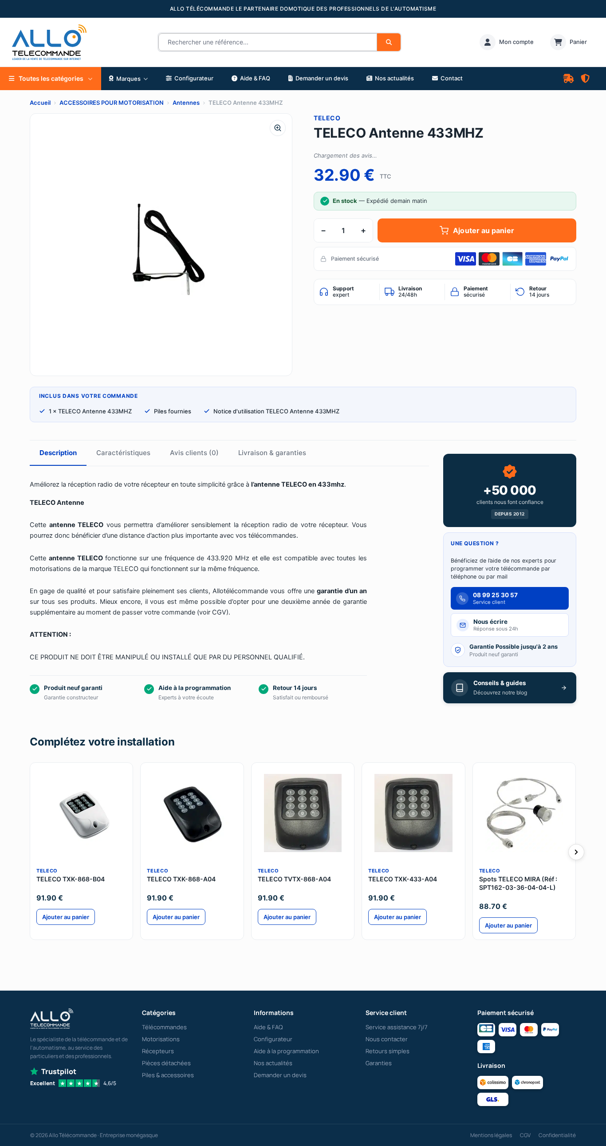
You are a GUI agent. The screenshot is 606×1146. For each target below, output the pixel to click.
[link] (506, 42)
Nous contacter (387, 1039)
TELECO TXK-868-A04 (181, 879)
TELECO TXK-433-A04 (402, 879)
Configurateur (273, 1039)
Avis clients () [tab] (194, 452)
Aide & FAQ (268, 1027)
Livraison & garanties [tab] (272, 452)
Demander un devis (280, 1075)
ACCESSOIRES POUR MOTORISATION (111, 102)
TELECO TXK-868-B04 (70, 879)
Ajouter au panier (483, 230)
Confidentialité (557, 1135)
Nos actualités (273, 1063)
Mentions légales (491, 1135)
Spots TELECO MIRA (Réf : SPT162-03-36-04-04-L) (518, 883)
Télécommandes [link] (164, 1027)
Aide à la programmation (286, 1051)
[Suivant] (576, 852)
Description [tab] (58, 452)
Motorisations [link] (161, 1039)
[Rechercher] (389, 42)
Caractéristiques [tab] (123, 452)
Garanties (379, 1063)
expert (343, 292)
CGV (525, 1135)
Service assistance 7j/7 (397, 1027)
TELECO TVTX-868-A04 (294, 879)
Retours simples (387, 1051)
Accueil (40, 102)
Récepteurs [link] (158, 1051)
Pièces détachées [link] (166, 1063)
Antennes (186, 102)
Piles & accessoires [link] (168, 1075)
